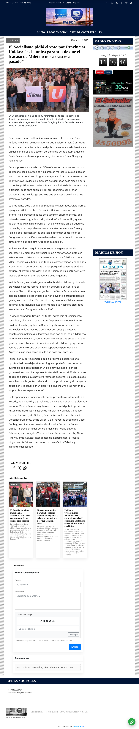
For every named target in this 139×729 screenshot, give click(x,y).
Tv (100, 32)
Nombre (18, 580)
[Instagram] (126, 2)
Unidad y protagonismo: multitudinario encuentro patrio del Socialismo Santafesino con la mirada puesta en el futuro (74, 518)
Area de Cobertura (83, 32)
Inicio (41, 32)
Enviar (74, 646)
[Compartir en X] (19, 468)
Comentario (19, 591)
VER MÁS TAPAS (112, 301)
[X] (117, 2)
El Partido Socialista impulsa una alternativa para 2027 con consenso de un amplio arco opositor (20, 515)
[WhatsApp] (112, 2)
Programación (57, 32)
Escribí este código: (24, 615)
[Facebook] (121, 2)
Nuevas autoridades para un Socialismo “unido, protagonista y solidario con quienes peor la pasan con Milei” (47, 517)
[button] (107, 2)
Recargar (74, 634)
